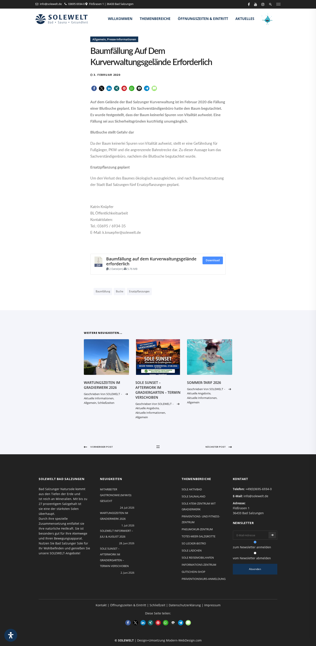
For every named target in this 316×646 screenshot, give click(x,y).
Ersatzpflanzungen (139, 291)
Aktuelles (244, 18)
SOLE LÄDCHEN (192, 550)
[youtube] (255, 4)
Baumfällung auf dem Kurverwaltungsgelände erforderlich (151, 261)
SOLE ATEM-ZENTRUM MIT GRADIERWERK (199, 506)
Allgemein (99, 39)
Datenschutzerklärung (185, 605)
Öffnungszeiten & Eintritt (203, 18)
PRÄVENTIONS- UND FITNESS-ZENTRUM (201, 519)
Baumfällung (103, 291)
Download (213, 260)
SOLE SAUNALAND (193, 496)
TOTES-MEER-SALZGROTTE (198, 536)
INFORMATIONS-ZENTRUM (199, 565)
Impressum (212, 605)
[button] (94, 88)
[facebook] (249, 4)
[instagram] (263, 4)
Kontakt (101, 605)
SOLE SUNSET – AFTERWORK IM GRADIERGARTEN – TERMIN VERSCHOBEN (158, 390)
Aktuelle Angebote (147, 408)
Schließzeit (157, 605)
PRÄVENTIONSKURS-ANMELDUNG (203, 579)
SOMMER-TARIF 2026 (204, 382)
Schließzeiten (106, 402)
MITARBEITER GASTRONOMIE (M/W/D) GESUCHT (115, 495)
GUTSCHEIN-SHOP (193, 572)
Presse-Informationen (121, 39)
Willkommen (120, 18)
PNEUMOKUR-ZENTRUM (197, 529)
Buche (119, 291)
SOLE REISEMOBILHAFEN (198, 557)
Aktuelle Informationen (99, 398)
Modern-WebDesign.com (184, 640)
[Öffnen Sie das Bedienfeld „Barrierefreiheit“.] (10, 635)
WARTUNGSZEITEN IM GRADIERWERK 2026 (102, 385)
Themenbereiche (155, 18)
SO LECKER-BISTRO (194, 543)
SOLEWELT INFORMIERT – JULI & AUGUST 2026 (116, 533)
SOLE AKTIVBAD (192, 489)
